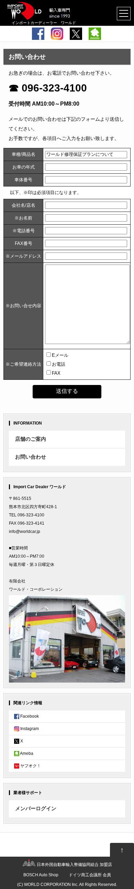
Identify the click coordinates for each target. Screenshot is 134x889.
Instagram (29, 728)
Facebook (29, 716)
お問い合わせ (30, 457)
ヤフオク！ (30, 765)
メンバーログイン (35, 808)
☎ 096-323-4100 (48, 88)
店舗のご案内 (30, 439)
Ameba (26, 753)
